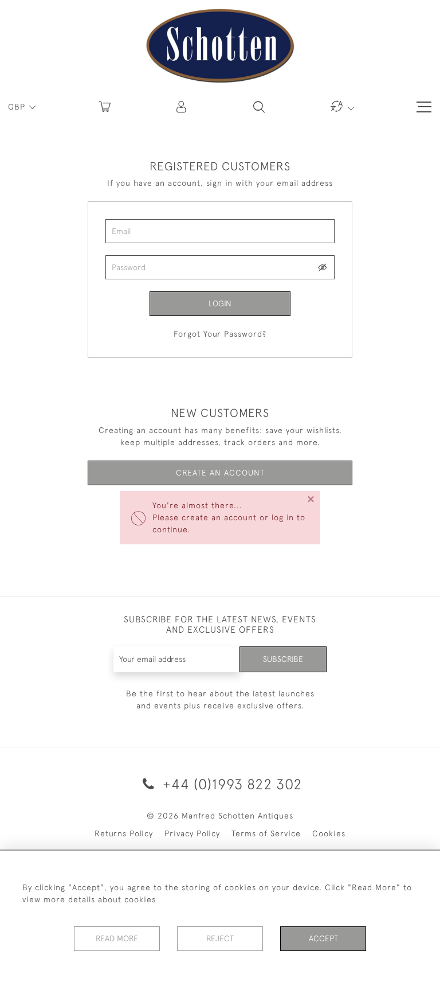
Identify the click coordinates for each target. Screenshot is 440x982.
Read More (117, 938)
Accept (323, 938)
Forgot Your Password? (220, 333)
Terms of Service (266, 833)
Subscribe (283, 659)
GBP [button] (18, 106)
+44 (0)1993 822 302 (230, 784)
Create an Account (220, 472)
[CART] (105, 106)
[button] (182, 106)
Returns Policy (124, 833)
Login (220, 303)
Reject (220, 938)
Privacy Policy (192, 833)
